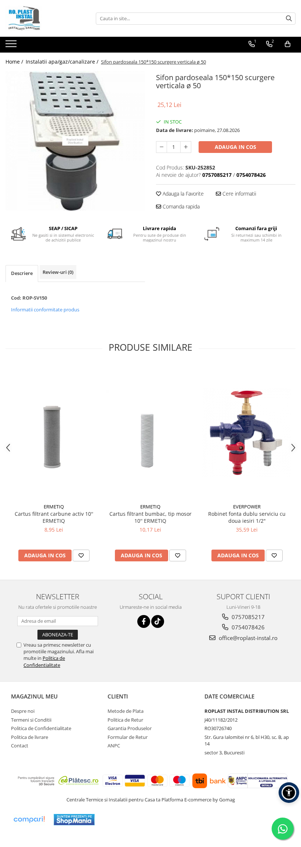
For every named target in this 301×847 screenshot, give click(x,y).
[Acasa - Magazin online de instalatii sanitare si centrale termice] (42, 18)
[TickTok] (157, 621)
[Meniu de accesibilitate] (289, 792)
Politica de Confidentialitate (44, 661)
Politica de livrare (29, 737)
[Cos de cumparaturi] (287, 44)
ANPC (114, 745)
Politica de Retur (125, 719)
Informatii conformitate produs (45, 309)
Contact (19, 745)
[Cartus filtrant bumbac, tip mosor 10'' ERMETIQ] (150, 432)
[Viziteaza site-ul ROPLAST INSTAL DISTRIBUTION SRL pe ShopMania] (74, 819)
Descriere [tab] (22, 273)
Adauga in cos (235, 146)
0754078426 (247, 627)
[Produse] (12, 45)
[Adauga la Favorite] (81, 555)
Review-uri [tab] (58, 272)
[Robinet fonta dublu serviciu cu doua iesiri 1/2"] (246, 432)
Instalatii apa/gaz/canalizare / (63, 61)
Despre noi (23, 711)
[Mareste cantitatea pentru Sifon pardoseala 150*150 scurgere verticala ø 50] (185, 147)
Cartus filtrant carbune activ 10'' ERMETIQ (54, 517)
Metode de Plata (126, 711)
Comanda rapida (180, 206)
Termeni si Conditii (31, 719)
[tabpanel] (75, 141)
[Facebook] (143, 621)
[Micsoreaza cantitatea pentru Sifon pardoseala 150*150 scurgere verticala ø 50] (161, 147)
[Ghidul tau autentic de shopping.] (29, 819)
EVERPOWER (247, 506)
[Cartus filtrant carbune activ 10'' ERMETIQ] (53, 432)
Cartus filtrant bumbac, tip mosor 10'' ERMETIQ (150, 517)
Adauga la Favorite (182, 193)
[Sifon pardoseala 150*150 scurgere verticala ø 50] (75, 141)
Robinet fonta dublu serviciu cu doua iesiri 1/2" (247, 517)
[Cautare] (288, 18)
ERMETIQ (54, 506)
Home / (15, 61)
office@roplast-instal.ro (247, 637)
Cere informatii (238, 193)
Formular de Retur (128, 737)
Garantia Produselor (130, 728)
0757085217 (247, 617)
